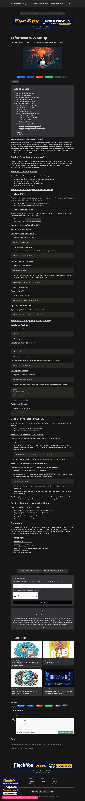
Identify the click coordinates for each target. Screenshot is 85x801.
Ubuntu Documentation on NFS (24, 546)
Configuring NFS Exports (27, 107)
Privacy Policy (43, 590)
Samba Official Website (21, 550)
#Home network (17, 748)
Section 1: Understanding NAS (25, 93)
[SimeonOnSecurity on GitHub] (33, 791)
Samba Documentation (21, 544)
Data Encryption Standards (22, 552)
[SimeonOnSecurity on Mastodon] (40, 791)
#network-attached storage (21, 744)
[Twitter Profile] (42, 628)
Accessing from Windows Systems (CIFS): (32, 128)
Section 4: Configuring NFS (24, 103)
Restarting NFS (23, 109)
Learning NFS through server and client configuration (31, 548)
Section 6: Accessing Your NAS (25, 124)
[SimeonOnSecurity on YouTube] (52, 791)
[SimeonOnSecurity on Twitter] (36, 791)
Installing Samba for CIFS (27, 101)
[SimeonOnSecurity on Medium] (44, 791)
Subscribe (42, 602)
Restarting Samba (24, 122)
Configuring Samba (25, 120)
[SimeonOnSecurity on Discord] (48, 791)
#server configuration (39, 744)
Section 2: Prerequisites (23, 95)
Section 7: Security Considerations (27, 130)
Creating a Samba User (26, 115)
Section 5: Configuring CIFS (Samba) (27, 113)
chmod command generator (25, 251)
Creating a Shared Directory (28, 105)
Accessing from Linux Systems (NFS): (30, 126)
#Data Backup (29, 748)
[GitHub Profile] (43, 628)
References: (19, 134)
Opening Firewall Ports (26, 111)
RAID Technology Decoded (54, 663)
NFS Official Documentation (23, 542)
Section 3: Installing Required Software (28, 97)
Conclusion (19, 132)
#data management (54, 744)
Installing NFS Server (25, 99)
